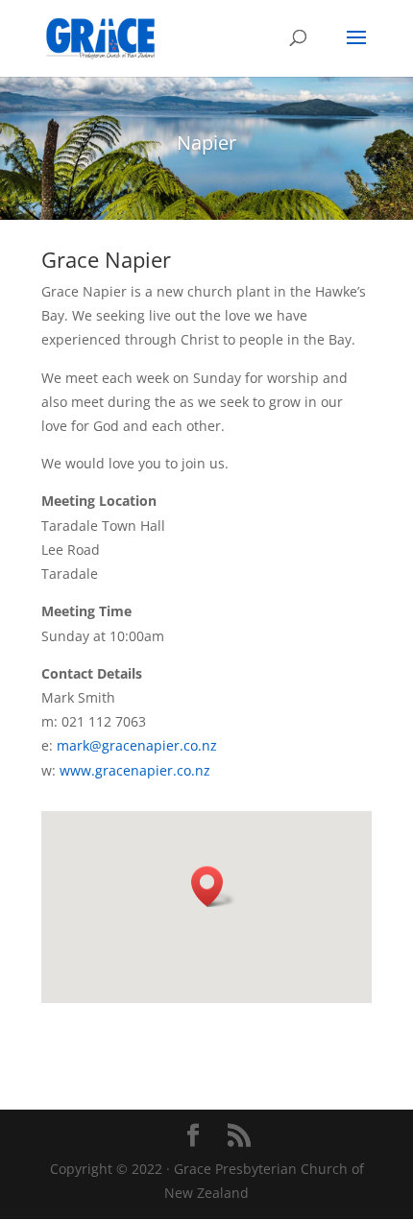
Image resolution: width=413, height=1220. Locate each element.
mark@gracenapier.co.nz (137, 745)
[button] (213, 886)
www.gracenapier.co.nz (135, 770)
